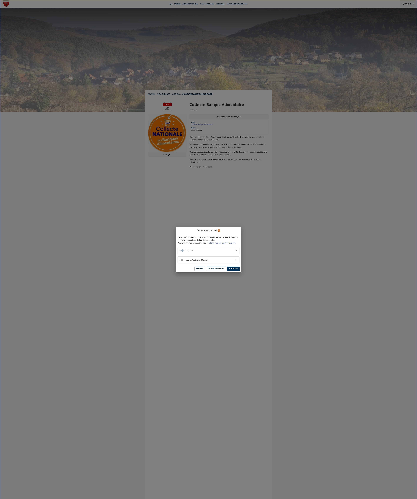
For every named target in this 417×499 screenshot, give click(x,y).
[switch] (180, 260)
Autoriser (233, 268)
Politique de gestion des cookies (221, 243)
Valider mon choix (216, 268)
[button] (208, 250)
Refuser (199, 268)
